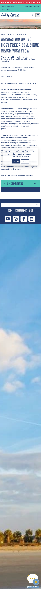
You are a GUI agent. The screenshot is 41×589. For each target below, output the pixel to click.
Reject (25, 161)
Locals (11, 34)
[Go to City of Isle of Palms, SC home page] (10, 13)
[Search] (32, 15)
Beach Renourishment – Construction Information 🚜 (20, 4)
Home (3, 34)
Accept (16, 161)
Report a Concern (8, 6)
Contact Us (6, 10)
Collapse (38, 7)
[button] (3, 4)
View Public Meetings (32, 6)
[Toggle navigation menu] (37, 15)
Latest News (22, 34)
